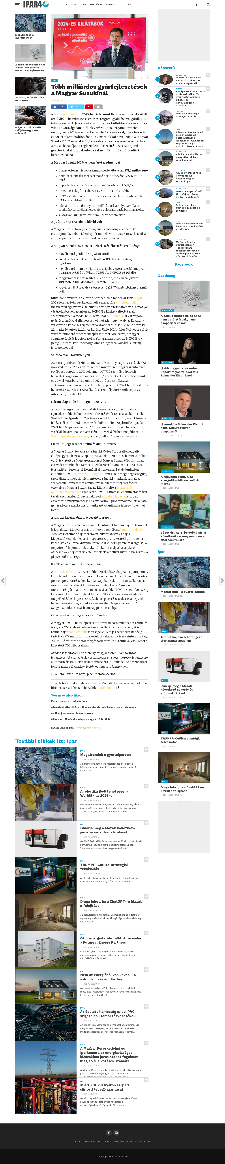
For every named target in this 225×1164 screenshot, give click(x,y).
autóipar (79, 728)
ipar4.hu (95, 683)
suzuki (97, 728)
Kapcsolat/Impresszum (88, 1142)
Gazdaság (72, 4)
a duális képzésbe (114, 496)
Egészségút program (89, 474)
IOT (120, 4)
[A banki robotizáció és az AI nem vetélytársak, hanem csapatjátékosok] (30, 61)
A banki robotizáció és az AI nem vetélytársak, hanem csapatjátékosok (30, 67)
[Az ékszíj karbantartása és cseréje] (30, 94)
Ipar (84, 4)
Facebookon (107, 688)
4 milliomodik (126, 302)
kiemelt (89, 728)
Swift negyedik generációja (69, 436)
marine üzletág (132, 529)
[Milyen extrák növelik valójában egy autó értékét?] (30, 123)
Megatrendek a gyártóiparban (24, 36)
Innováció (96, 4)
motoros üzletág (65, 572)
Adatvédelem (142, 1142)
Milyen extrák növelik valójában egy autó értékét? (28, 130)
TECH (128, 4)
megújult (140, 298)
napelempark (77, 632)
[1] (67, 557)
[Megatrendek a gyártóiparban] (30, 31)
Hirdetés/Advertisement (118, 1142)
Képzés (110, 4)
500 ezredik (115, 316)
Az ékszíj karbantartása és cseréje (29, 99)
